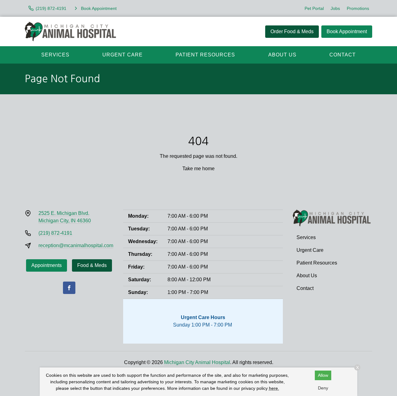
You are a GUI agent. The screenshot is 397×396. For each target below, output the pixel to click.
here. (274, 388)
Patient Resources (205, 54)
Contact (342, 54)
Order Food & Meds (292, 31)
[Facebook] (69, 288)
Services (55, 54)
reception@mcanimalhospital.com (75, 245)
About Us (282, 54)
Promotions (358, 8)
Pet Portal (314, 8)
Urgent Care (122, 54)
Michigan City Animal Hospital (197, 362)
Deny (323, 387)
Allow (323, 375)
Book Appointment (347, 31)
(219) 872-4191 (55, 233)
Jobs (335, 8)
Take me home (198, 168)
